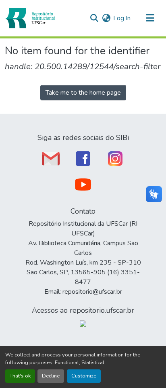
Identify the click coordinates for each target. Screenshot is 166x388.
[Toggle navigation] (150, 18)
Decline (51, 376)
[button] (30, 18)
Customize (83, 376)
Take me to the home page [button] (83, 92)
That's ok (20, 376)
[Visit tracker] (83, 323)
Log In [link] (122, 18)
